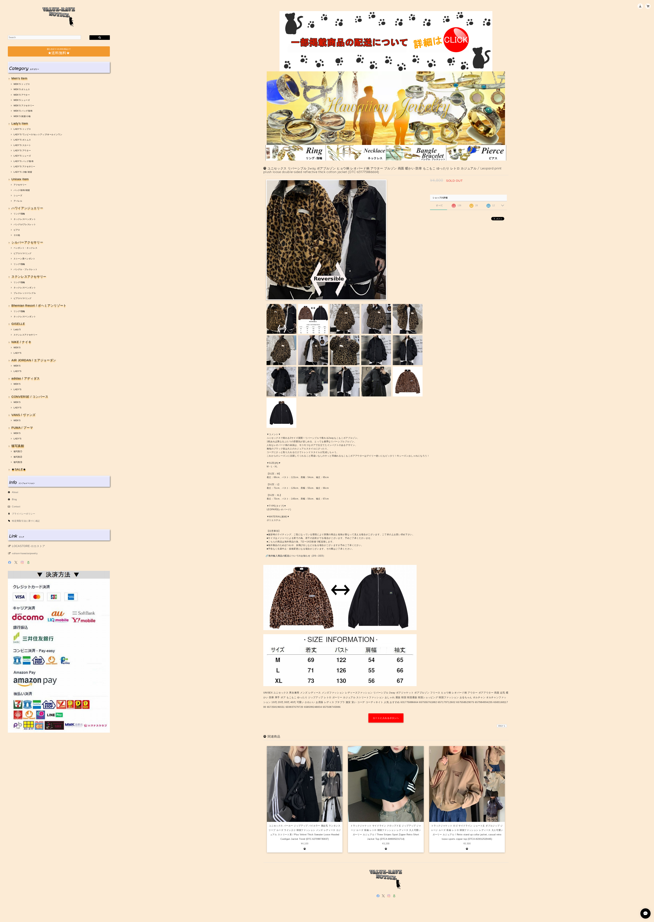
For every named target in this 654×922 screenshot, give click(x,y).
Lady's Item (19, 123)
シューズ (18, 195)
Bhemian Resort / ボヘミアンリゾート (38, 305)
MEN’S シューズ (22, 100)
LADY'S (17, 353)
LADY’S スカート (22, 145)
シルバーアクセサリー (27, 242)
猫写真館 (17, 446)
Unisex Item (20, 179)
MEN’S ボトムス (22, 89)
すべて (439, 205)
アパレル (18, 201)
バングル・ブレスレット (25, 269)
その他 (17, 235)
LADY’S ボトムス (22, 140)
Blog (14, 499)
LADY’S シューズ (22, 156)
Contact (16, 506)
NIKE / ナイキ (21, 342)
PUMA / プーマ (22, 427)
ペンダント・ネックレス (25, 248)
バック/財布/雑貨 (22, 190)
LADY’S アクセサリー (24, 166)
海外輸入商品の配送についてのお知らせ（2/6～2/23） (296, 555)
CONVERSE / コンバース (29, 396)
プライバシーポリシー (23, 513)
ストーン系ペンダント (24, 258)
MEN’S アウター (22, 95)
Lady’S (17, 329)
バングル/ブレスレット (25, 224)
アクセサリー (20, 185)
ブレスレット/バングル (25, 293)
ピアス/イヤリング (23, 253)
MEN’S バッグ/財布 (23, 111)
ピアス (17, 230)
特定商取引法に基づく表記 (26, 521)
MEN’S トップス (22, 84)
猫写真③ (18, 462)
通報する (501, 726)
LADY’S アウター (22, 150)
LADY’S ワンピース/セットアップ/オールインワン (38, 134)
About (15, 492)
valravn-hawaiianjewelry (25, 553)
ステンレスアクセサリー (28, 276)
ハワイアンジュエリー (27, 208)
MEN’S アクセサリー (24, 105)
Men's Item (19, 78)
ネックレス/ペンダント (25, 219)
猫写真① (18, 451)
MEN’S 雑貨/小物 (22, 116)
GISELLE (18, 323)
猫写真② (18, 457)
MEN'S (17, 347)
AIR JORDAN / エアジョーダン (33, 360)
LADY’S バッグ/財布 (24, 161)
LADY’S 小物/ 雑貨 (23, 172)
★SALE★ (18, 469)
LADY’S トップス (22, 129)
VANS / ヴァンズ (23, 415)
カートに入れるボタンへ (386, 718)
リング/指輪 (19, 214)
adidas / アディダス (25, 378)
